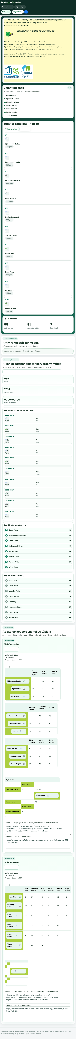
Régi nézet (11, 649)
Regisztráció (17, 12)
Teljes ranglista (11, 129)
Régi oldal (24, 129)
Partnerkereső (7, 7)
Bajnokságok (20, 7)
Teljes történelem (32, 372)
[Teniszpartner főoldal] (11, 2)
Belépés (5, 12)
